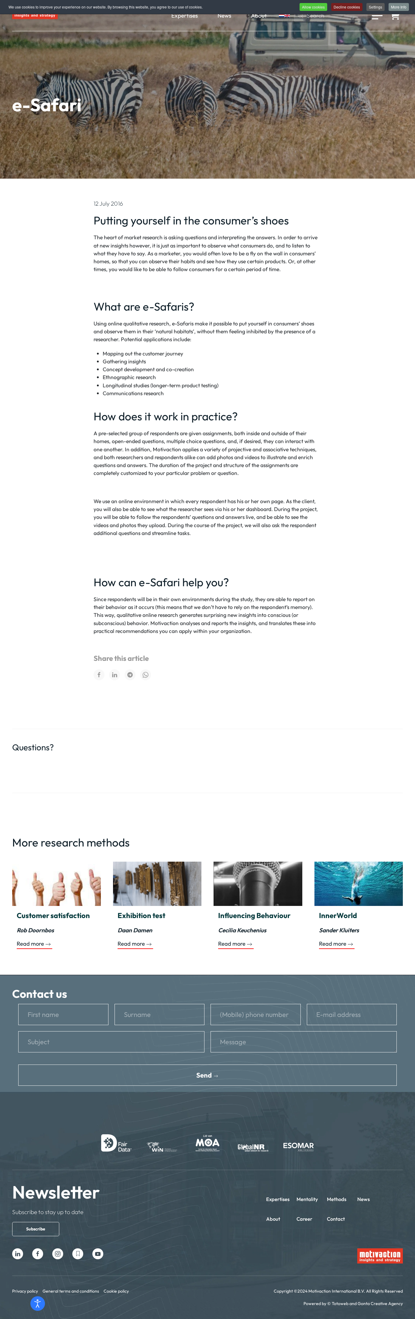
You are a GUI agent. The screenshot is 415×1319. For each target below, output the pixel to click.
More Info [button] (398, 6)
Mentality (307, 1199)
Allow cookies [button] (313, 6)
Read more (30, 943)
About (259, 15)
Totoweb (340, 1303)
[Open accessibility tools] (37, 1303)
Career (304, 1219)
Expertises (184, 15)
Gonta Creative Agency (380, 1303)
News (224, 15)
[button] (377, 15)
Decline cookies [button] (347, 6)
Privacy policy (25, 1291)
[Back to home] (35, 15)
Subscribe (35, 1229)
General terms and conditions (71, 1291)
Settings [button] (375, 6)
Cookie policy (116, 1291)
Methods (336, 1199)
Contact (336, 1219)
